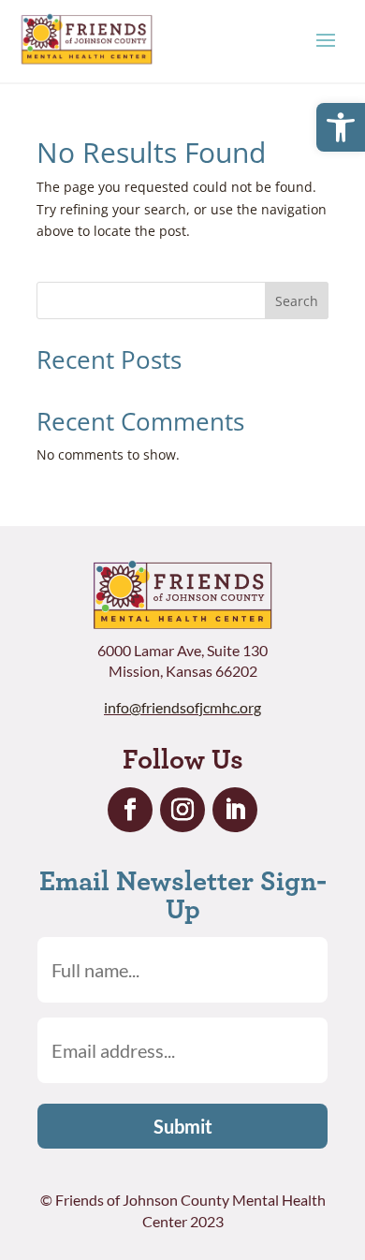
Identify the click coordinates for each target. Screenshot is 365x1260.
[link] (340, 127)
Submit (182, 1126)
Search (296, 301)
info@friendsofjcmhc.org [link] (182, 707)
